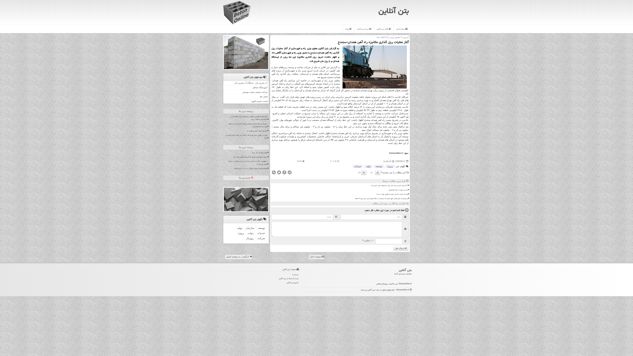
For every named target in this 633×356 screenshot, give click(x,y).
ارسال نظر (400, 248)
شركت (357, 166)
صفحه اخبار (316, 256)
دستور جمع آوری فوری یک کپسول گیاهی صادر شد (250, 157)
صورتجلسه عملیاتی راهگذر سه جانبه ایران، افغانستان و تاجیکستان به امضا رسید (248, 118)
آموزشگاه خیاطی (260, 87)
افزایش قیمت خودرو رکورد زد (257, 131)
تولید (368, 166)
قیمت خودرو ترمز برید (259, 152)
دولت (251, 233)
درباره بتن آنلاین (363, 29)
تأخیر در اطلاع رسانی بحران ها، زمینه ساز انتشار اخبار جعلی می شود (246, 137)
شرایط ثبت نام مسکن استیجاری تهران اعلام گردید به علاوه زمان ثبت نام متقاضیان (248, 125)
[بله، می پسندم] (377, 172)
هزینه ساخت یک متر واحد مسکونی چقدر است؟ (392, 194)
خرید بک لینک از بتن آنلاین (289, 278)
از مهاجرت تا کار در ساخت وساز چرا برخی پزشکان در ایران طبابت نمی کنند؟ (247, 163)
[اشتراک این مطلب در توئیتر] (279, 172)
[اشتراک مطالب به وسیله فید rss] (273, 172)
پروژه (347, 29)
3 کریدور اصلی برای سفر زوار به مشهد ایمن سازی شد (389, 185)
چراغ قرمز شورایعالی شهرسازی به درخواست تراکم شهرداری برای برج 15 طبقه (381, 198)
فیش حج (264, 96)
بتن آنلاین (393, 11)
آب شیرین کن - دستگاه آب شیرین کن (251, 83)
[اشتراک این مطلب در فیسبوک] (284, 172)
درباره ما (295, 274)
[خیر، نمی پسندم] (363, 172)
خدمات (261, 233)
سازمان (250, 228)
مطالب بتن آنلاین (383, 29)
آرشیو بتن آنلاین (293, 282)
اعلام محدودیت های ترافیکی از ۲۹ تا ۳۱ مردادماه (251, 168)
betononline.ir (396, 153)
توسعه (291, 67)
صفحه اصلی (400, 29)
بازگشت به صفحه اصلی (238, 256)
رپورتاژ (250, 238)
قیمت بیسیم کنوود (259, 101)
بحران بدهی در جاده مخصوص (398, 190)
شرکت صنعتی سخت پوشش (255, 92)
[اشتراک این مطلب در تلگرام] (289, 172)
